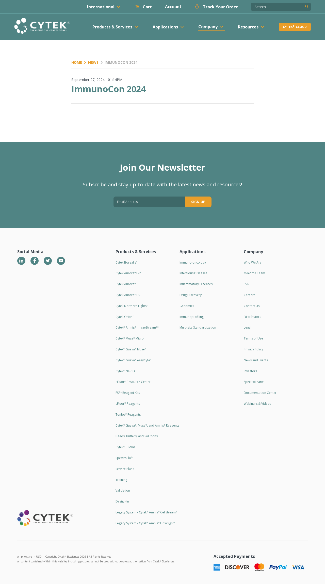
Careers (249, 295)
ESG (246, 284)
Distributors (252, 317)
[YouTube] (61, 261)
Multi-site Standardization (198, 327)
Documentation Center (260, 393)
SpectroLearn (254, 382)
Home (76, 62)
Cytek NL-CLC (126, 371)
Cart (147, 7)
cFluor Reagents (128, 403)
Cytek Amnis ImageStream (137, 327)
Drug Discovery (191, 295)
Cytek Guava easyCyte (133, 360)
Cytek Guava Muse (131, 349)
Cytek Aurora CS (128, 295)
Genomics (187, 306)
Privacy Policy (253, 349)
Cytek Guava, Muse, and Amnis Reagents (147, 425)
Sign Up (198, 201)
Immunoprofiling (192, 317)
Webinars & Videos (257, 403)
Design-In (122, 501)
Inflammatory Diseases (196, 284)
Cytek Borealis (126, 262)
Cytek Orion (125, 317)
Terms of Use (253, 338)
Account (173, 6)
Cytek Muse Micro (130, 338)
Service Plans (125, 469)
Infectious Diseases (193, 273)
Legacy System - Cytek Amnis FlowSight (145, 523)
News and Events (256, 360)
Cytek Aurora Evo (128, 273)
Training (121, 480)
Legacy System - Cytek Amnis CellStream (146, 512)
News (93, 62)
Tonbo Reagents (128, 414)
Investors (250, 371)
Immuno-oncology (193, 262)
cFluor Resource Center (133, 382)
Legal (247, 327)
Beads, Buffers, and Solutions (137, 436)
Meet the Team (254, 273)
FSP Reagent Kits (128, 393)
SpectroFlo (124, 458)
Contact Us (251, 306)
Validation (123, 490)
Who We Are (253, 262)
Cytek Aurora (126, 284)
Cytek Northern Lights (132, 306)
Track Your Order (220, 7)
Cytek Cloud (295, 27)
